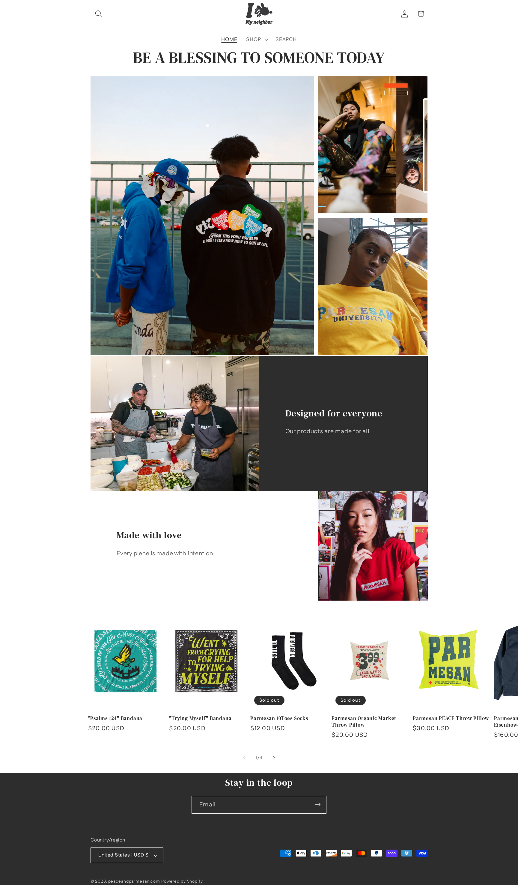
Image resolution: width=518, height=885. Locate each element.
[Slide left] (244, 757)
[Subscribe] (318, 804)
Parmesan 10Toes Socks (279, 718)
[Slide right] (274, 757)
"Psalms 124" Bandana (115, 718)
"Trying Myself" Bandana (200, 718)
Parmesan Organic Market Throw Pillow (364, 721)
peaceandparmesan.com (134, 882)
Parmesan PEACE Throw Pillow (451, 718)
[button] (99, 14)
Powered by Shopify (182, 882)
